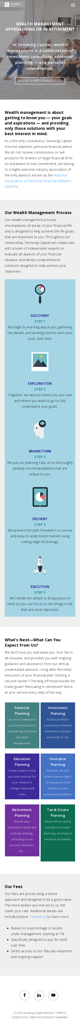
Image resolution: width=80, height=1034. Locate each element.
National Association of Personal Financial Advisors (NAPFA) (38, 181)
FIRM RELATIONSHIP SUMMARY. (49, 1017)
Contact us (38, 916)
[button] (73, 5)
